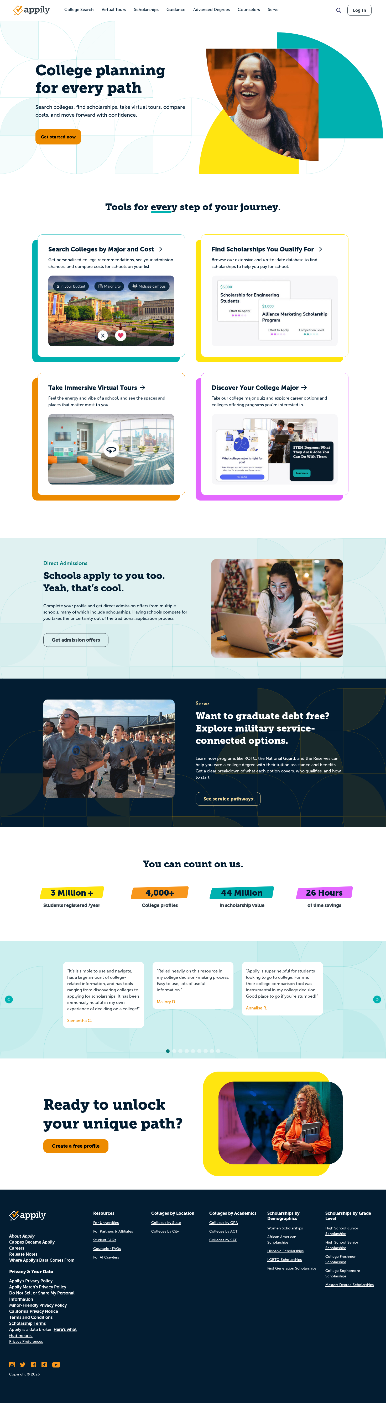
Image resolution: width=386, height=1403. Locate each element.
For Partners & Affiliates (113, 1231)
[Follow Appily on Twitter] (22, 1365)
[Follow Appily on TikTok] (44, 1365)
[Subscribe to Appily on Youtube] (56, 1365)
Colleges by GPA (223, 1223)
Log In (359, 10)
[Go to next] (377, 999)
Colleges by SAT (223, 1240)
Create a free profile (76, 1146)
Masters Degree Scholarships (349, 1285)
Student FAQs (104, 1240)
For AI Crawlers (106, 1257)
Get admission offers (76, 640)
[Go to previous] (9, 999)
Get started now (58, 137)
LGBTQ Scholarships (284, 1260)
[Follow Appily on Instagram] (12, 1365)
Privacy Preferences (26, 1341)
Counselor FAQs (107, 1249)
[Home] (31, 10)
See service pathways (228, 799)
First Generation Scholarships (291, 1268)
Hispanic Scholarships (285, 1251)
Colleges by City (165, 1231)
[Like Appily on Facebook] (33, 1365)
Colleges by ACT (223, 1231)
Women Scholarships (285, 1228)
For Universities (106, 1223)
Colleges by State (166, 1223)
